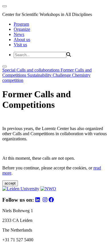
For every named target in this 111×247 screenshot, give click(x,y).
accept (10, 183)
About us (22, 39)
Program (21, 24)
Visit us (20, 44)
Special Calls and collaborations (31, 70)
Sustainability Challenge (49, 75)
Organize (22, 29)
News (19, 34)
